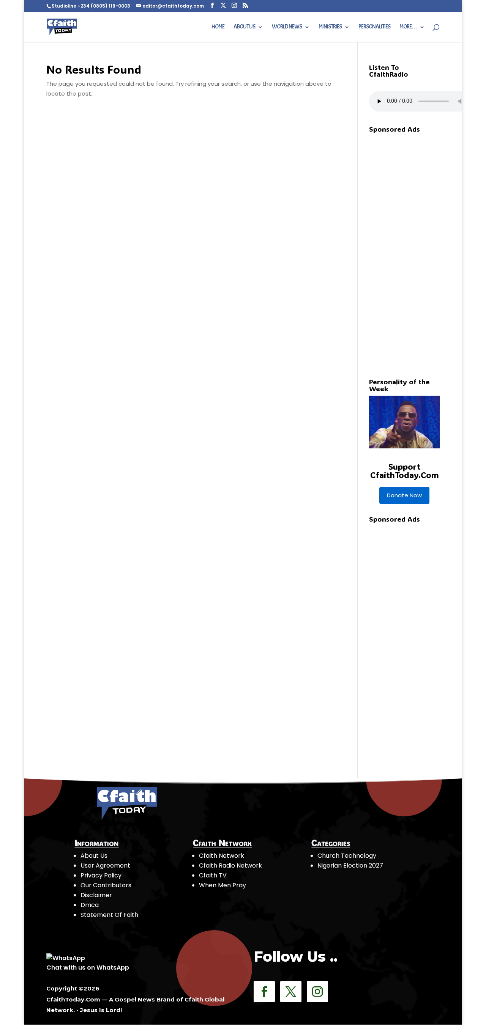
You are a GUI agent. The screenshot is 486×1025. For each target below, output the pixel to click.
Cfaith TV (213, 875)
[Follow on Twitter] (290, 991)
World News (287, 27)
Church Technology (346, 855)
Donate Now (404, 495)
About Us (244, 27)
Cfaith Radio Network (230, 865)
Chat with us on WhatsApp (87, 967)
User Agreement (105, 865)
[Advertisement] (426, 250)
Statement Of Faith (109, 914)
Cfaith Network (221, 855)
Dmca (89, 905)
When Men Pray (222, 885)
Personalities (374, 27)
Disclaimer (96, 895)
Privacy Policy (101, 875)
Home (217, 27)
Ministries (330, 27)
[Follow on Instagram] (317, 991)
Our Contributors (105, 885)
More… (408, 27)
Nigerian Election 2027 (350, 865)
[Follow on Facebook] (264, 991)
